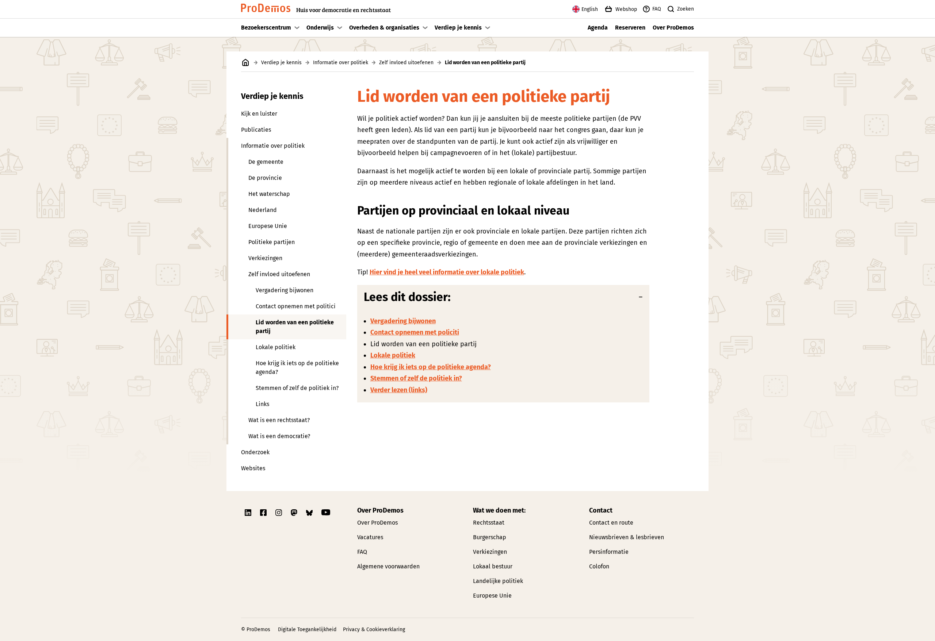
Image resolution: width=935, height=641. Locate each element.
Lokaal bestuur (492, 566)
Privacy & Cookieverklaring (374, 629)
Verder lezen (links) (398, 390)
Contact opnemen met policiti (414, 332)
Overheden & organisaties (384, 27)
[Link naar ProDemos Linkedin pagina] (248, 513)
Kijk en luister (259, 113)
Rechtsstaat (488, 522)
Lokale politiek (275, 347)
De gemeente (265, 161)
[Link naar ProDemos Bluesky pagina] (310, 513)
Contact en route (611, 522)
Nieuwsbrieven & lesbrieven (626, 537)
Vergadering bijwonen (284, 290)
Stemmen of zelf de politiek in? (297, 388)
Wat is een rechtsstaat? (279, 420)
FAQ (656, 9)
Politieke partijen (271, 242)
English (589, 9)
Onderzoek (255, 452)
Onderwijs (320, 27)
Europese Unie (267, 226)
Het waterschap (269, 193)
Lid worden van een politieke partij (295, 327)
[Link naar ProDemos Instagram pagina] (279, 513)
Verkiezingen (265, 258)
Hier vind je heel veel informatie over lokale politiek (447, 272)
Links (262, 404)
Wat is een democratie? (279, 436)
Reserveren (630, 27)
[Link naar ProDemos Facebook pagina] (264, 513)
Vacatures (370, 537)
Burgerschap (489, 537)
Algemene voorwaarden (388, 566)
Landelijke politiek (498, 581)
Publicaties (256, 129)
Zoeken (685, 9)
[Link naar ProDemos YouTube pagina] (326, 513)
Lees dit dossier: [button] (407, 297)
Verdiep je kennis (458, 27)
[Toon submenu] (297, 28)
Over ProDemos (673, 27)
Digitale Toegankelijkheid (307, 629)
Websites (253, 468)
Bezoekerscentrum (266, 27)
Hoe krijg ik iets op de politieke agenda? (297, 367)
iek (410, 355)
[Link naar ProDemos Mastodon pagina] (294, 513)
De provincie (265, 177)
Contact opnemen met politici (296, 306)
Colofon (599, 566)
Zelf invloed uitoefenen (406, 62)
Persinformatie (609, 551)
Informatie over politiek (340, 62)
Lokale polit (388, 355)
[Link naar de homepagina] (245, 62)
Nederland (262, 209)
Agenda (598, 27)
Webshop (626, 9)
